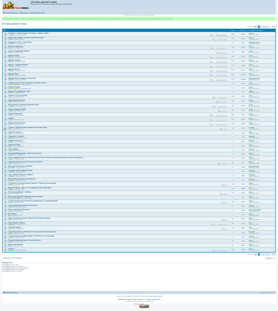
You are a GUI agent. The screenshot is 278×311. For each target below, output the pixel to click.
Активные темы (124, 299)
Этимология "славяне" (16, 136)
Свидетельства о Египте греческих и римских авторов (27, 83)
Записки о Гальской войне (17, 95)
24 (223, 71)
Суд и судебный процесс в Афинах (20, 174)
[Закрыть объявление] (274, 18)
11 (221, 48)
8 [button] (272, 27)
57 (221, 80)
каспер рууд (150, 15)
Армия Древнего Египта (16, 100)
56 (219, 80)
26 (226, 76)
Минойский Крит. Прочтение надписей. (22, 179)
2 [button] (261, 27)
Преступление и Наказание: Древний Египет (23, 104)
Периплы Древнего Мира (17, 109)
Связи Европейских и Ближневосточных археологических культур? (32, 232)
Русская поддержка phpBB (155, 296)
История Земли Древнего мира (19, 91)
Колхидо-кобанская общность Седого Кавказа (24, 240)
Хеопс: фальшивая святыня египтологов (22, 205)
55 (216, 80)
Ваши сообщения (152, 299)
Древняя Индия (13, 55)
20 (221, 57)
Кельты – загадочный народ (18, 64)
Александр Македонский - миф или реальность (25, 153)
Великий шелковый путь (17, 123)
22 (226, 57)
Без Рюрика (12, 214)
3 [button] (263, 27)
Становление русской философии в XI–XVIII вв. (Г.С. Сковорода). (31, 236)
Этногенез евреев (14, 227)
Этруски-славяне (14, 87)
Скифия (11, 118)
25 (226, 71)
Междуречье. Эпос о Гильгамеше (20, 42)
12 (223, 48)
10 (219, 48)
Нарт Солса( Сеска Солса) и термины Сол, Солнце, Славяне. (29, 218)
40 (216, 35)
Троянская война (14, 145)
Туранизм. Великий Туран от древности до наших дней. (27, 127)
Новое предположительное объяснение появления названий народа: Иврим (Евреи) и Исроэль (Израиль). (45, 157)
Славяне (11, 248)
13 (226, 48)
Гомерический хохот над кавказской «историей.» (25, 162)
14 (226, 116)
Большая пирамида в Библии (18, 51)
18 (216, 57)
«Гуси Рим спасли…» (15, 132)
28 (219, 66)
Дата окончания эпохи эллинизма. (20, 166)
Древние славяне (14, 60)
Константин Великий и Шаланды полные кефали (25, 196)
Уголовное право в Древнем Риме (20, 170)
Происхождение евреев (16, 222)
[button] (255, 26)
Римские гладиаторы (15, 46)
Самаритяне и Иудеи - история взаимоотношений (25, 37)
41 (219, 35)
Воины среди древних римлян (19, 209)
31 (226, 66)
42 (221, 35)
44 (226, 35)
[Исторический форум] (16, 4)
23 (226, 62)
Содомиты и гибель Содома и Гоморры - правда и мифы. (28, 33)
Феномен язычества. (15, 140)
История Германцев (15, 114)
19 (219, 57)
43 (223, 35)
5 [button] (268, 27)
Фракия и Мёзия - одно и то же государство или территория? (29, 188)
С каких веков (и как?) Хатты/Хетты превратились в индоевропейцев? (33, 201)
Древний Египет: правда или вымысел (22, 78)
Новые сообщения (139, 299)
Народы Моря (13, 74)
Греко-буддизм (13, 149)
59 (226, 80)
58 (223, 80)
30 (223, 66)
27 (216, 66)
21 (223, 57)
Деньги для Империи (15, 244)
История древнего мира (14, 24)
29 (221, 66)
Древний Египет (14, 69)
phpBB (128, 296)
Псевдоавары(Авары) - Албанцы (19, 192)
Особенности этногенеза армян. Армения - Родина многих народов (32, 183)
